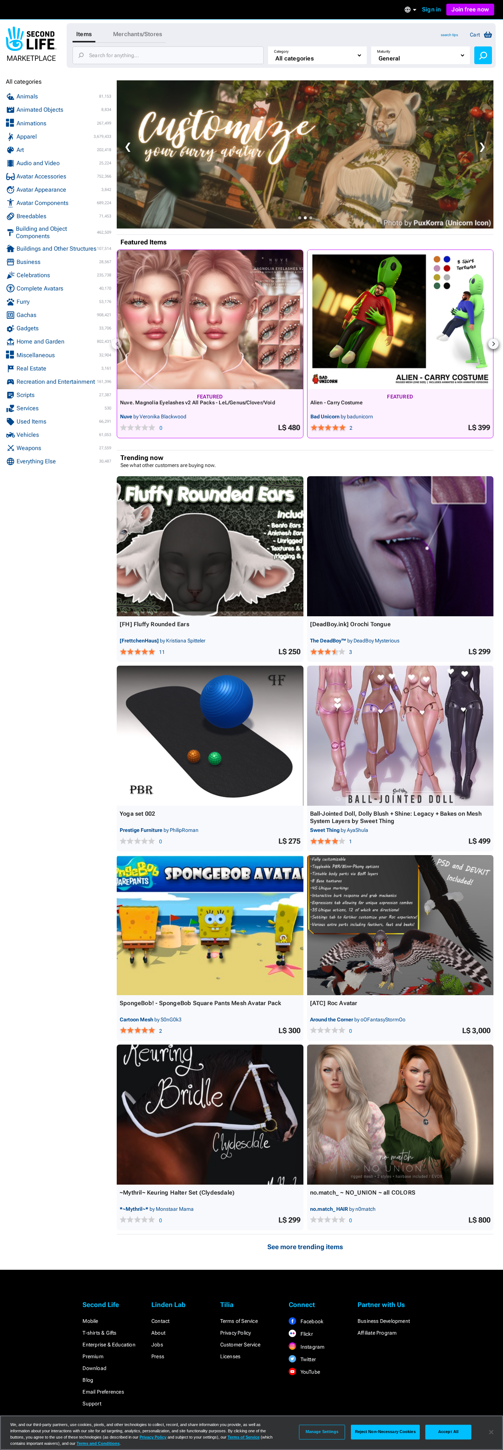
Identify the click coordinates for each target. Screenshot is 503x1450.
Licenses (230, 1356)
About (158, 1333)
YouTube (309, 1372)
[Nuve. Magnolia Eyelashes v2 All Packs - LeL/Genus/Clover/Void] (210, 319)
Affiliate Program (377, 1333)
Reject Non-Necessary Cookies (385, 1432)
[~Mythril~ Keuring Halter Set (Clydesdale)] (210, 1115)
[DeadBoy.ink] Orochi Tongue (350, 624)
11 (162, 652)
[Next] (493, 344)
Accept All (448, 1432)
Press (157, 1356)
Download (94, 1368)
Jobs (157, 1345)
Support (91, 1404)
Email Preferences (103, 1392)
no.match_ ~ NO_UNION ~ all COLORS (363, 1192)
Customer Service (240, 1345)
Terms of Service (239, 1321)
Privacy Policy (235, 1333)
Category (281, 51)
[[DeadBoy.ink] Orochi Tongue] (400, 546)
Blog (87, 1380)
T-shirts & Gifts (99, 1333)
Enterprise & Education (108, 1345)
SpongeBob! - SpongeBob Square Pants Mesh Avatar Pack (200, 1003)
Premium (92, 1356)
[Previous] (117, 344)
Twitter (307, 1359)
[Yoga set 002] (210, 736)
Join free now (470, 9)
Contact (160, 1321)
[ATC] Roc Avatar (334, 1003)
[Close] (491, 1432)
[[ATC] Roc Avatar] (400, 925)
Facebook (311, 1321)
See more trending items (305, 1247)
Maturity (383, 51)
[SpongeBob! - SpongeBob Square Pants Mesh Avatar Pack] (210, 925)
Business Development (384, 1321)
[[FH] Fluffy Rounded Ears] (210, 546)
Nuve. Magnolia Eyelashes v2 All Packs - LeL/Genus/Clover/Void (197, 402)
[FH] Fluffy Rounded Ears (154, 624)
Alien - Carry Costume (336, 402)
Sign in (431, 9)
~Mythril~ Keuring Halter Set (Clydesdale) (177, 1192)
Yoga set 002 (137, 813)
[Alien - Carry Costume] (400, 319)
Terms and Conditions (98, 1443)
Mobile (90, 1321)
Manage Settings (322, 1432)
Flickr (306, 1334)
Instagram (311, 1347)
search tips (449, 35)
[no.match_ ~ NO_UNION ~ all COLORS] (400, 1115)
